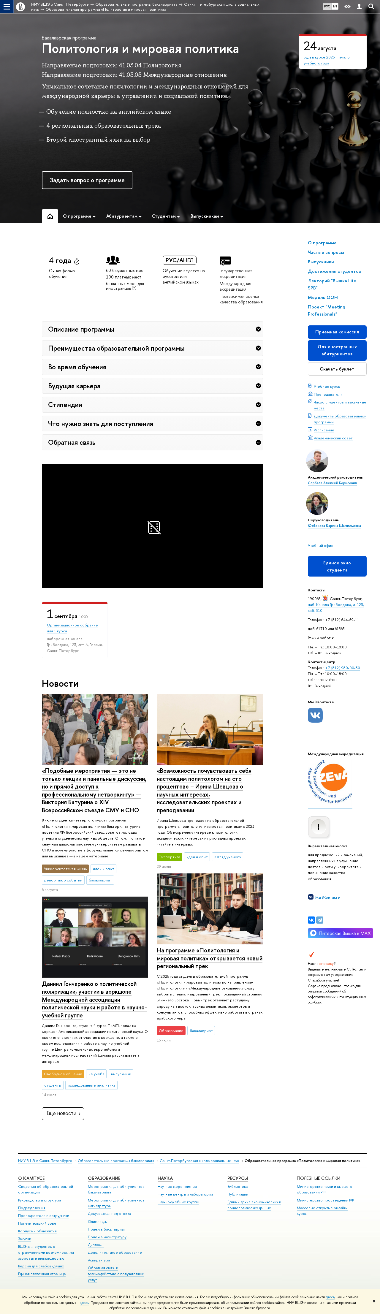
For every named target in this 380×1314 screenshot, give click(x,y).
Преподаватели (328, 394)
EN (335, 6)
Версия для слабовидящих (41, 1266)
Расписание (324, 430)
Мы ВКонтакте (327, 897)
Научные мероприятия (177, 1186)
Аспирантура (99, 1260)
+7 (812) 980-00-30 (342, 667)
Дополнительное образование (115, 1252)
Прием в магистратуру (107, 1236)
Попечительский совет (38, 1223)
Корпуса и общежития (37, 1231)
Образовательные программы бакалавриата (116, 1160)
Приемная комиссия (337, 332)
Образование (104, 1178)
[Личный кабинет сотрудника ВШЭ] (359, 6)
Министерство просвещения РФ (325, 1200)
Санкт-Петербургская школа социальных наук (199, 1160)
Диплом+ (96, 1244)
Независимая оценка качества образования (241, 299)
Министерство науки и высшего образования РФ (324, 1189)
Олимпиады (97, 1221)
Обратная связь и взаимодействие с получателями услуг (116, 1273)
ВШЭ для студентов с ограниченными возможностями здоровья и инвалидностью (46, 1252)
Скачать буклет (337, 369)
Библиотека (237, 1186)
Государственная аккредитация (236, 273)
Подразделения (31, 1207)
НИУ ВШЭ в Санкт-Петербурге (45, 1160)
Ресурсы (237, 1178)
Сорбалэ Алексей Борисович (332, 483)
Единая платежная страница (42, 1273)
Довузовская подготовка (109, 1213)
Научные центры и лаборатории (185, 1194)
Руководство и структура (39, 1200)
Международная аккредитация (235, 286)
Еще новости (61, 1113)
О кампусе (31, 1178)
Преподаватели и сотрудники (43, 1215)
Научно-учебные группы (178, 1201)
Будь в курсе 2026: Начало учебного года (327, 60)
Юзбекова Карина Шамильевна (334, 525)
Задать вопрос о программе (87, 180)
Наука (165, 1178)
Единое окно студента (337, 566)
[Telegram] (319, 920)
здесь (330, 1297)
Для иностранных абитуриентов (337, 350)
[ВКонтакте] (311, 920)
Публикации (237, 1194)
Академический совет (333, 438)
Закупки (24, 1238)
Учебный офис (320, 545)
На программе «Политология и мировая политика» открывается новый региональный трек (209, 958)
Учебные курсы (327, 386)
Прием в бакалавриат (106, 1229)
